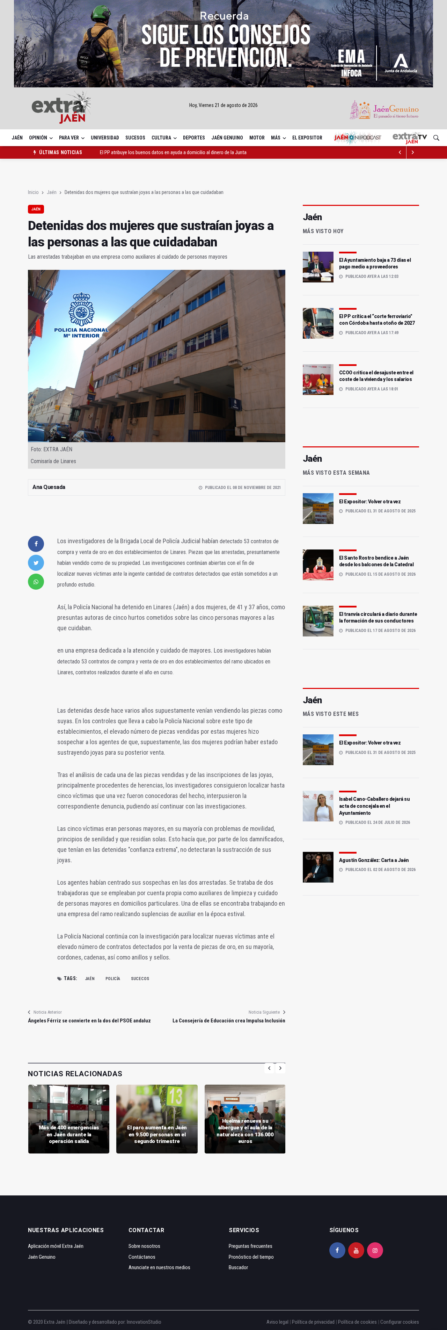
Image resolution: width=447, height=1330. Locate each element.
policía (112, 978)
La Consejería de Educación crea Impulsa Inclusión (229, 1021)
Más (275, 138)
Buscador (238, 1267)
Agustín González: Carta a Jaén (374, 860)
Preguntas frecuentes (250, 1246)
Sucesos (135, 138)
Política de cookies (357, 1322)
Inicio (33, 192)
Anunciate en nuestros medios (159, 1267)
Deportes (194, 138)
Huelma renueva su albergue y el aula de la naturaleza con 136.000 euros (245, 1131)
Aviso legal (277, 1322)
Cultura (161, 138)
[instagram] (375, 1250)
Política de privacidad (313, 1322)
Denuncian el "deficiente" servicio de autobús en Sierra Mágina (162, 152)
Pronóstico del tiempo (251, 1257)
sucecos (140, 978)
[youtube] (356, 1250)
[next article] (400, 152)
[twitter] (36, 563)
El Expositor (307, 138)
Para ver (69, 138)
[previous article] (412, 152)
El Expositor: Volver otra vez (370, 501)
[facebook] (36, 544)
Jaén (17, 138)
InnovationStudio (144, 1322)
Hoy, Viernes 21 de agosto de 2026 (223, 105)
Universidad (105, 138)
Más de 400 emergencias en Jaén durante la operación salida (69, 1134)
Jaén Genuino (227, 138)
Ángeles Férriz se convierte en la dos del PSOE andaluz (89, 1021)
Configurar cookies (399, 1322)
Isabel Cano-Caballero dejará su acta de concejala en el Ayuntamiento (374, 805)
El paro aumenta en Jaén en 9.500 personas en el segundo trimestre (157, 1134)
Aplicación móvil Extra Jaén (55, 1246)
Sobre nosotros (144, 1246)
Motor (257, 138)
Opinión (38, 138)
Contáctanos (142, 1257)
